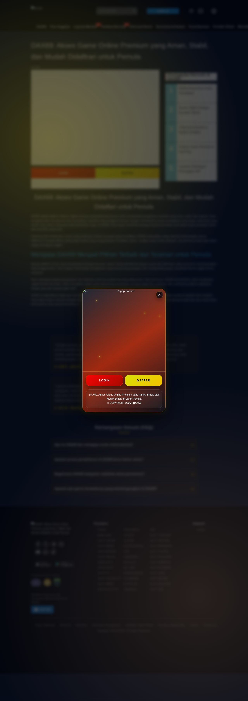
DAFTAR (143, 380)
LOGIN (104, 380)
